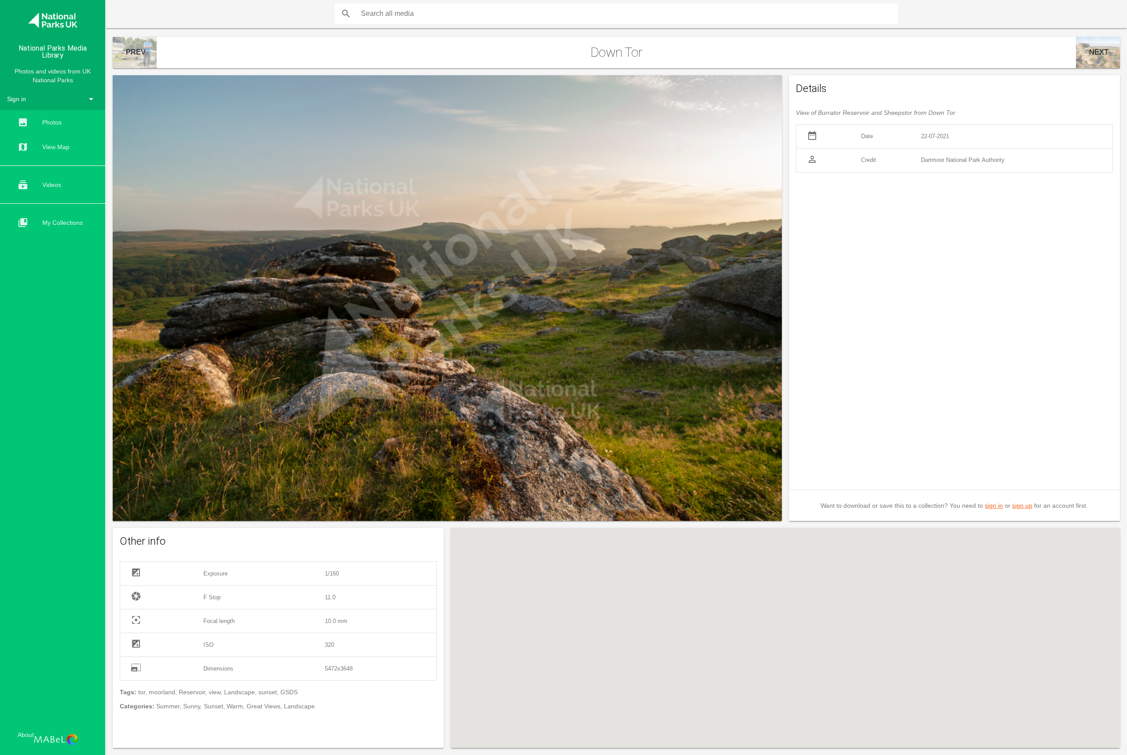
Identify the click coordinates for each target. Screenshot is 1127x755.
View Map (44, 147)
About (26, 734)
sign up (1022, 505)
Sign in (16, 99)
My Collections (50, 222)
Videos (39, 185)
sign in (994, 505)
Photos (40, 122)
